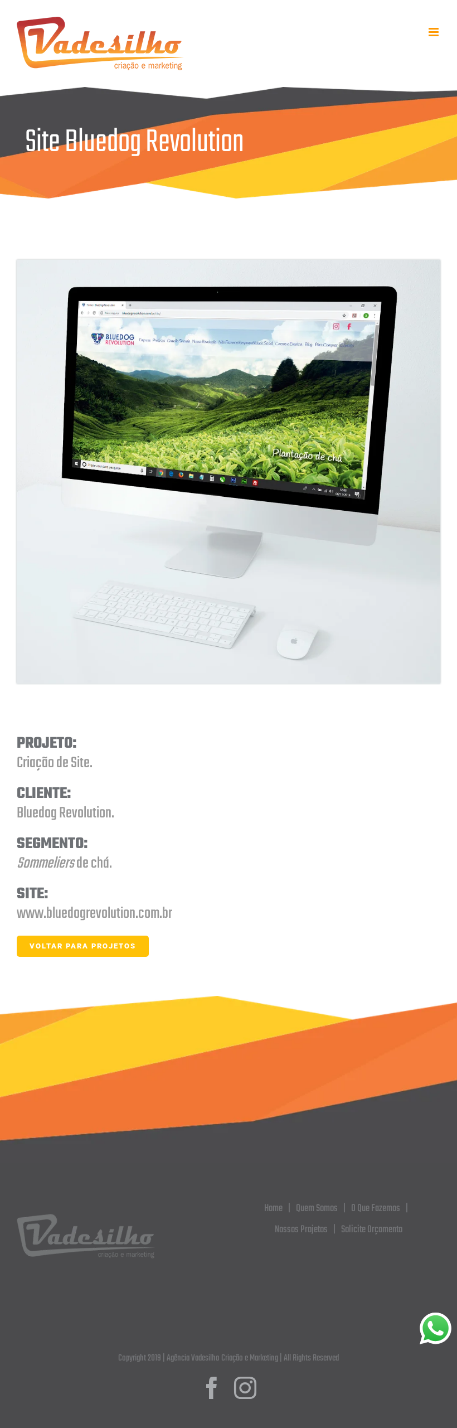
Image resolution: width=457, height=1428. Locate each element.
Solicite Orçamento (371, 1230)
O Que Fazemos (375, 1209)
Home (273, 1209)
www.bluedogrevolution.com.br (94, 914)
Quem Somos (317, 1209)
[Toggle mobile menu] (434, 32)
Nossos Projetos (301, 1230)
